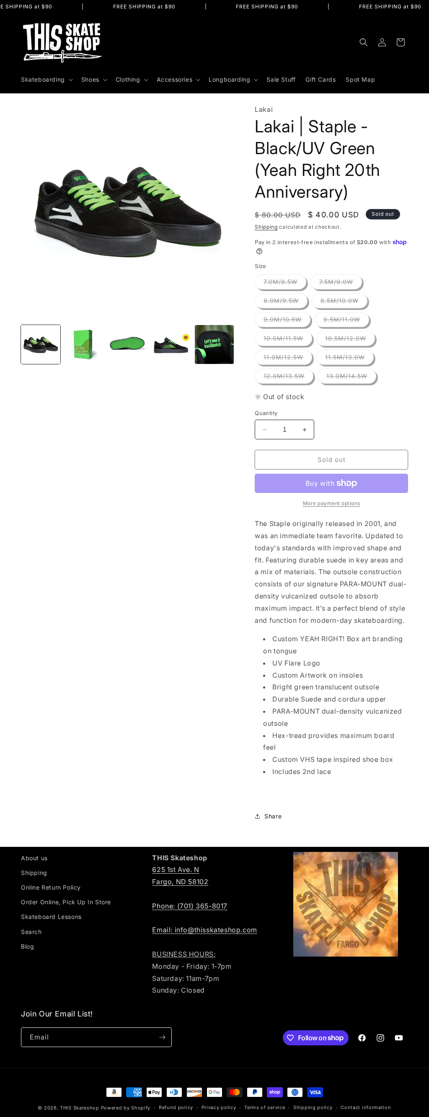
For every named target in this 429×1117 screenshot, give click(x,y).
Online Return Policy (51, 887)
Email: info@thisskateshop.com (204, 930)
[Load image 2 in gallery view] (84, 344)
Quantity (266, 413)
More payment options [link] (331, 503)
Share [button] (273, 816)
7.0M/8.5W (285, 283)
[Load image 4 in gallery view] (171, 344)
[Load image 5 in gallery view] (214, 344)
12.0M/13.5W (288, 378)
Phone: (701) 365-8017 (189, 906)
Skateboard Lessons (51, 916)
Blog (27, 946)
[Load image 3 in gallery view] (127, 344)
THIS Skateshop (79, 1108)
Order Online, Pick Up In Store (66, 901)
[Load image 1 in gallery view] (40, 344)
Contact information (366, 1107)
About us (34, 858)
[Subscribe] (162, 1037)
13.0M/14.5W (351, 378)
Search (31, 931)
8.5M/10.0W (343, 302)
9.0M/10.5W (287, 321)
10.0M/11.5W (288, 340)
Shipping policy (313, 1107)
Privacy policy (219, 1107)
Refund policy (176, 1107)
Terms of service (264, 1107)
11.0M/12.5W (288, 359)
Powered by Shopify (126, 1108)
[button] (46, 79)
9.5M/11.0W (346, 321)
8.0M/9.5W (286, 302)
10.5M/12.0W (350, 340)
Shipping (266, 227)
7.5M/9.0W (340, 283)
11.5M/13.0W (349, 359)
